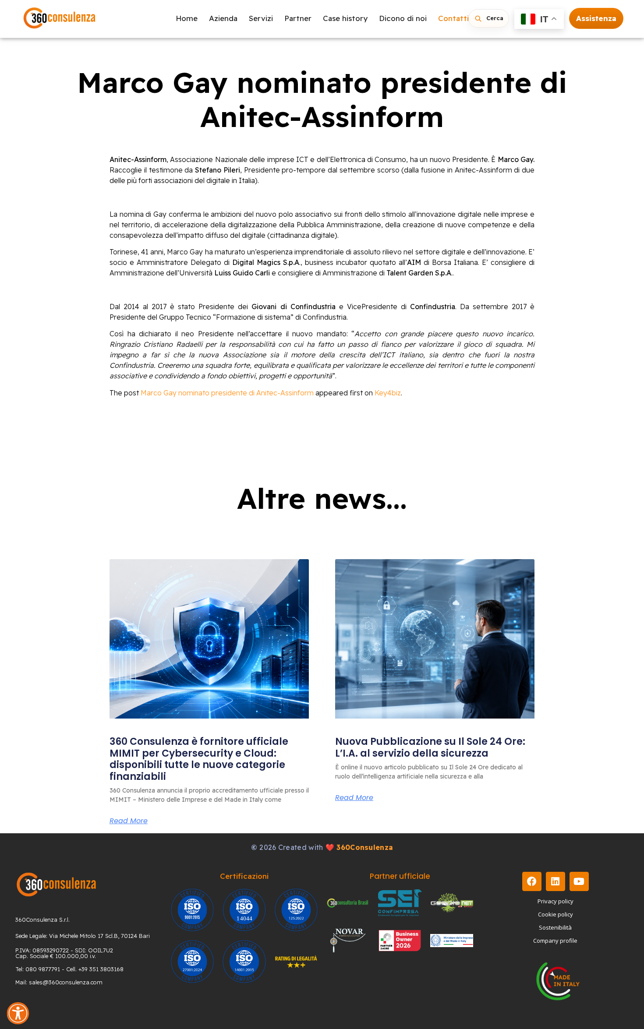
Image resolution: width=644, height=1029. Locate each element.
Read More (129, 821)
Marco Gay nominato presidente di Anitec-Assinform (227, 392)
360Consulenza (364, 847)
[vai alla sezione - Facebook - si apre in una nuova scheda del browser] (531, 881)
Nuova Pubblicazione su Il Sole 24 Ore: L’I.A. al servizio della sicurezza (430, 747)
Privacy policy (555, 901)
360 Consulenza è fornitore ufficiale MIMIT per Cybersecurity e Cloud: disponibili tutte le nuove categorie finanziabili (199, 759)
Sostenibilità (555, 927)
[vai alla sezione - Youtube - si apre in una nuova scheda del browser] (579, 881)
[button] (18, 1013)
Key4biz (388, 392)
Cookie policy (555, 914)
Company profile (555, 940)
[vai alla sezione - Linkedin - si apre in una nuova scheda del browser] (555, 881)
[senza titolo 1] (56, 884)
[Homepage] (60, 18)
